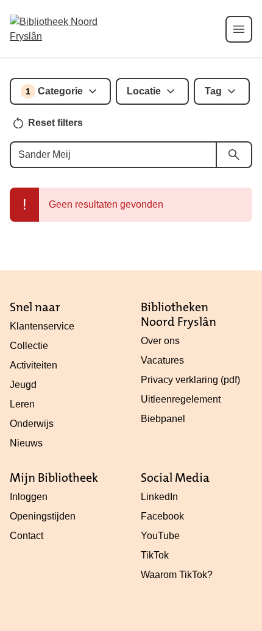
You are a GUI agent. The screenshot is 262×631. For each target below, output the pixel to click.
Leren (22, 404)
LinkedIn (159, 497)
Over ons (160, 341)
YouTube (160, 536)
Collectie (29, 345)
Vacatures (162, 360)
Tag (213, 91)
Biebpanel (163, 419)
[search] (234, 154)
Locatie (144, 91)
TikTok (155, 555)
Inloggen (29, 497)
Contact (26, 536)
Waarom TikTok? (177, 574)
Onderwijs (32, 423)
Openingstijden (43, 516)
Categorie (54, 91)
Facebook (162, 516)
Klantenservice (42, 326)
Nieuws (26, 443)
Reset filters (55, 123)
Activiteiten (33, 365)
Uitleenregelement (181, 399)
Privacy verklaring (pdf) (190, 380)
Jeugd (23, 384)
